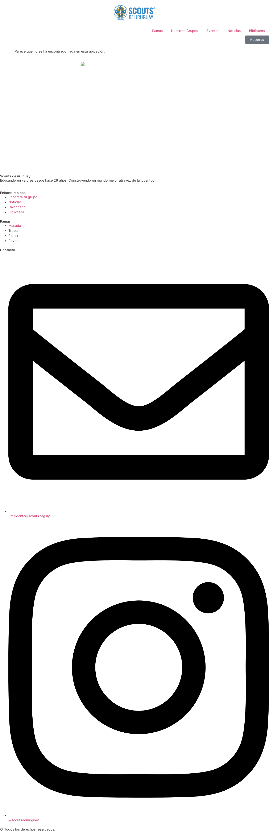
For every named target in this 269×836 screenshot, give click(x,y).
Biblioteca (257, 31)
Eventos (212, 31)
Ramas (157, 31)
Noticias (234, 31)
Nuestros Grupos (184, 31)
